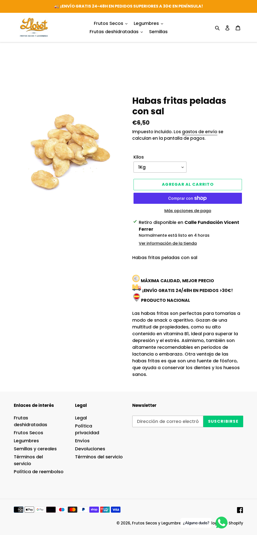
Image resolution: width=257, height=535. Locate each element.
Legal (81, 418)
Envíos (82, 440)
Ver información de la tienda (168, 243)
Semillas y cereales (35, 449)
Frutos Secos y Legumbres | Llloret (165, 523)
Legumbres (26, 440)
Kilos (139, 157)
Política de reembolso (38, 471)
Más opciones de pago (187, 211)
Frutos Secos (28, 432)
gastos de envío (199, 132)
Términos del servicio (99, 457)
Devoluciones (90, 449)
